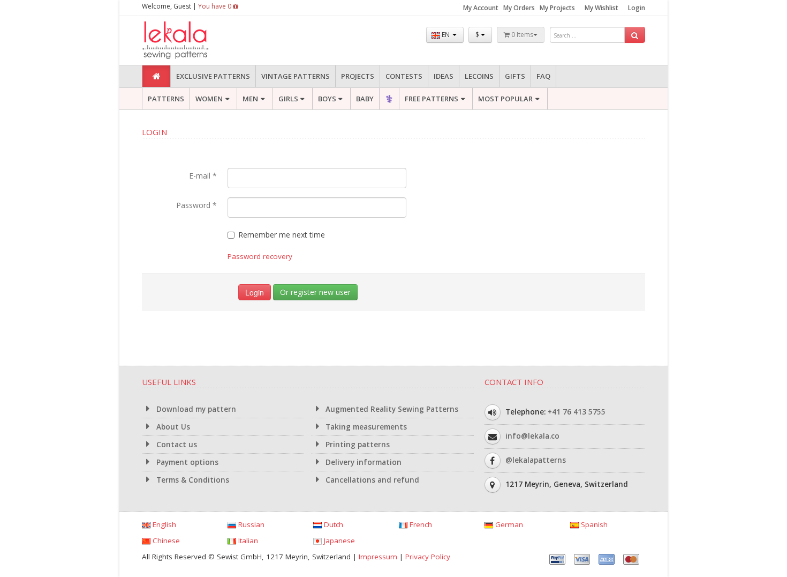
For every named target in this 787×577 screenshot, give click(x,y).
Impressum (378, 556)
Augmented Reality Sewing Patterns (390, 409)
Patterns (166, 98)
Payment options (186, 462)
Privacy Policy (427, 556)
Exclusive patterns (213, 76)
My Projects (557, 7)
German (508, 524)
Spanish (593, 524)
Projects (357, 76)
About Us (172, 427)
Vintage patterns (295, 76)
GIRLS (288, 98)
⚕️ (389, 98)
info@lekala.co (532, 436)
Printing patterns (356, 444)
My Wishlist (601, 7)
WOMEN (209, 98)
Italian (247, 540)
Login (636, 7)
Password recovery (260, 256)
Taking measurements (365, 427)
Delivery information (362, 462)
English (163, 524)
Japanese (338, 540)
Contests (403, 76)
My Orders (519, 7)
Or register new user (315, 292)
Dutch (332, 524)
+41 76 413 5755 (577, 412)
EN (445, 34)
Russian (250, 524)
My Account (480, 7)
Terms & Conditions (191, 480)
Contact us (175, 444)
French (419, 524)
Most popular (505, 98)
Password (196, 205)
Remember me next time (281, 235)
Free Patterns (431, 98)
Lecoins (479, 76)
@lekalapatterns (535, 460)
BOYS (327, 98)
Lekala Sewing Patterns (195, 40)
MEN (250, 98)
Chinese (165, 540)
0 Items (521, 34)
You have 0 (215, 6)
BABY (365, 98)
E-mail (203, 176)
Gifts (515, 76)
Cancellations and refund (371, 480)
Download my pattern (195, 409)
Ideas (443, 76)
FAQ (543, 76)
